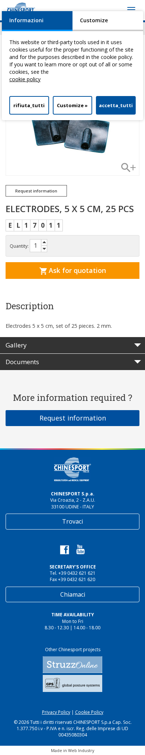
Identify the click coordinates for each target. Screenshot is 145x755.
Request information (72, 417)
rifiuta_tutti (29, 105)
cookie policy (25, 79)
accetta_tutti (116, 105)
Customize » (72, 105)
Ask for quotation (76, 270)
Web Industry (81, 750)
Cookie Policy (89, 712)
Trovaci (72, 521)
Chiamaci (72, 594)
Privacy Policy (56, 712)
